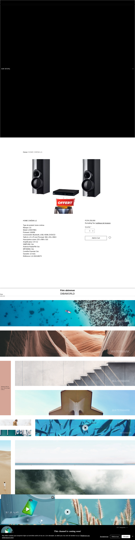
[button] (67, 69)
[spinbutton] (90, 231)
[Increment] (93, 231)
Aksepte (126, 536)
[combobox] (122, 527)
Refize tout (115, 536)
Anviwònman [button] (104, 536)
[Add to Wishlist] (110, 237)
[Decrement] (86, 231)
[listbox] (67, 69)
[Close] (132, 536)
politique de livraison (103, 223)
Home (25, 152)
